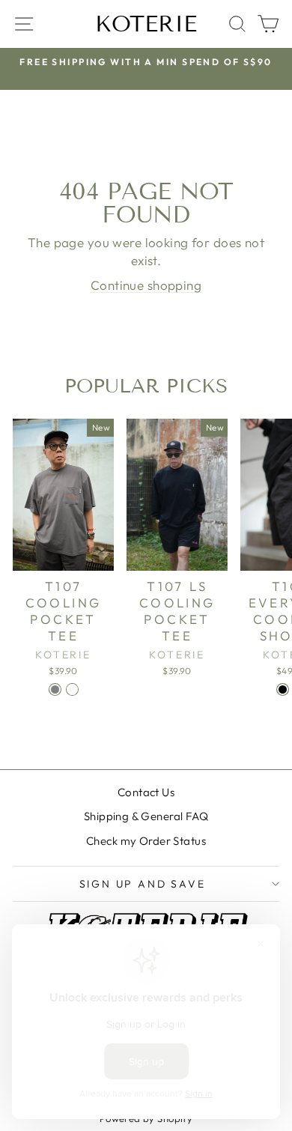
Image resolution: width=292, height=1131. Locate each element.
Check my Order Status (146, 841)
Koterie (146, 23)
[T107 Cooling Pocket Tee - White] (72, 689)
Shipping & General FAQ (146, 816)
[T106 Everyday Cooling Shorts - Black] (282, 689)
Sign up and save (142, 884)
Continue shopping (146, 285)
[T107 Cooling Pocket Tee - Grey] (55, 689)
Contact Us (146, 792)
